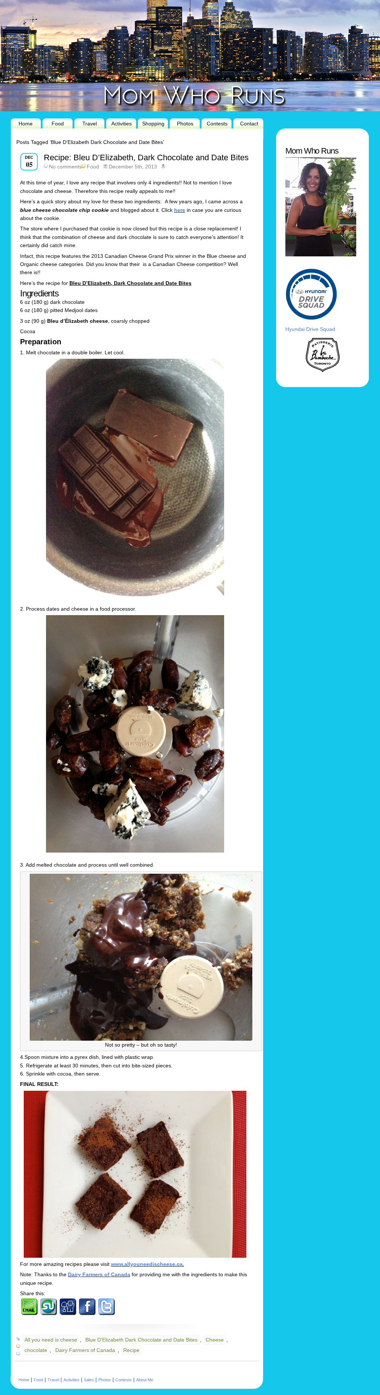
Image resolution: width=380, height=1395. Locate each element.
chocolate (35, 1350)
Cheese (215, 1340)
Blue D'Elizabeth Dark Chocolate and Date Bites (141, 1340)
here (179, 210)
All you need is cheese (50, 1340)
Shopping (153, 124)
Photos (185, 124)
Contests (217, 124)
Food (58, 124)
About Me (144, 1380)
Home (26, 124)
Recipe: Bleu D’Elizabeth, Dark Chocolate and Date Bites (146, 157)
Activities (121, 124)
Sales (89, 1380)
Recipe (131, 1350)
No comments (65, 167)
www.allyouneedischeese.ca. (147, 1264)
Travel (89, 124)
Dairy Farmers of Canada (99, 1274)
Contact (249, 124)
